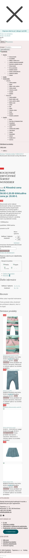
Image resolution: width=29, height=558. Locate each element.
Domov (2, 154)
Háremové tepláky (7, 390)
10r (19, 239)
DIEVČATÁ (19, 154)
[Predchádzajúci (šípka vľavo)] (0, 557)
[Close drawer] (0, 39)
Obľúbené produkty (6, 144)
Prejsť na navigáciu (6, 34)
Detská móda (10, 154)
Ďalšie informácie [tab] (8, 274)
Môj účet (3, 147)
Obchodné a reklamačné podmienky (15, 526)
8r (14, 288)
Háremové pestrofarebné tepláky (11, 355)
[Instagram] (1, 515)
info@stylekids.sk (5, 512)
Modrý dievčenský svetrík (9, 427)
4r (18, 237)
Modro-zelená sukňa (8, 481)
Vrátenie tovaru (11, 531)
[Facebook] (3, 515)
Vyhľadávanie (5, 49)
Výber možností (8, 433)
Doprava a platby (8, 524)
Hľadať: (2, 47)
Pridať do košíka (5, 250)
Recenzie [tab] (6, 275)
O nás (5, 522)
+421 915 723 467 (5, 510)
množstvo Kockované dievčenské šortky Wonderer (10, 245)
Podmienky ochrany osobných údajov (15, 528)
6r (19, 286)
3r (14, 286)
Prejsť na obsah (5, 36)
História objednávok (9, 544)
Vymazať (16, 243)
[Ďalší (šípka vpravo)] (2, 557)
